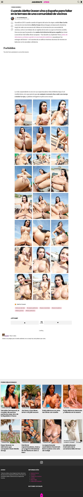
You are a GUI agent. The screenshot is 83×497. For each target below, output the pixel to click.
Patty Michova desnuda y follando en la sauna (72, 411)
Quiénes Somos (35, 473)
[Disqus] (41, 353)
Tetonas (45, 408)
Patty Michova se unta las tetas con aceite (51, 411)
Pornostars (5, 442)
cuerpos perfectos (33, 308)
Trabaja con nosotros (36, 476)
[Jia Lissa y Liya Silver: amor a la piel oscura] (31, 397)
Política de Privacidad (36, 481)
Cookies (33, 478)
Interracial (25, 408)
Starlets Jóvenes (69, 442)
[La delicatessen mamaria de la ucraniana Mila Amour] (72, 431)
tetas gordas (20, 310)
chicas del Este (20, 308)
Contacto (33, 474)
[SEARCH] (78, 2)
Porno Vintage (6, 408)
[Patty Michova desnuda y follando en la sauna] (72, 397)
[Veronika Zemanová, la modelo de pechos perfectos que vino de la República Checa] (10, 397)
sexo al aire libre (45, 308)
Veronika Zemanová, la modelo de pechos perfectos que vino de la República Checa (10, 413)
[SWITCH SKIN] (81, 2)
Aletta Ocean (21, 304)
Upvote (25, 323)
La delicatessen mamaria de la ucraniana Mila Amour (72, 447)
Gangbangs (26, 442)
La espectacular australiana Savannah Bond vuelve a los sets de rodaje (51, 448)
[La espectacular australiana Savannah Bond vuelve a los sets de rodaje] (51, 431)
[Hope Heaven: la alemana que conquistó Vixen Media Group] (10, 431)
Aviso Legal (34, 479)
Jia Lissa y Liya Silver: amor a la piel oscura (30, 411)
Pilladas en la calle (69, 441)
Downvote (58, 323)
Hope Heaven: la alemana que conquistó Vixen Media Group (10, 448)
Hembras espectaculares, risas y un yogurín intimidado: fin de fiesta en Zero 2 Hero (31, 449)
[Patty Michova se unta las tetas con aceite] (51, 397)
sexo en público (57, 308)
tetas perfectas (31, 310)
